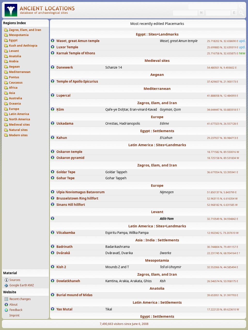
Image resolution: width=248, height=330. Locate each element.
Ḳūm (60, 109)
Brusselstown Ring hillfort (77, 198)
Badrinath (64, 246)
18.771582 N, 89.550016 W (223, 152)
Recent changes (20, 299)
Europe (14, 109)
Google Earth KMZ (21, 285)
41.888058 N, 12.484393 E (222, 95)
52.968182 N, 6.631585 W (222, 205)
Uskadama (64, 123)
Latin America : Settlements (157, 302)
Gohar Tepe (65, 178)
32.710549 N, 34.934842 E (222, 219)
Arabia (13, 61)
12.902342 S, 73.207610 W (223, 233)
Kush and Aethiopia (23, 45)
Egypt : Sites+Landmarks (157, 34)
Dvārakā (63, 253)
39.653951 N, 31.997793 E (222, 295)
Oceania (15, 103)
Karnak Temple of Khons (75, 53)
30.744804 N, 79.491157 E (222, 247)
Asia (12, 93)
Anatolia (15, 56)
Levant (14, 51)
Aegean (14, 67)
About (13, 304)
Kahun (61, 138)
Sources (14, 280)
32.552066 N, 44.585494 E (222, 267)
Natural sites (18, 130)
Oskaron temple (69, 152)
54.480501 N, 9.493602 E (222, 67)
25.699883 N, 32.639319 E (222, 47)
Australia (15, 98)
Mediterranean (20, 72)
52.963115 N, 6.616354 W (222, 198)
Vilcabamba (65, 232)
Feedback (15, 310)
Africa (13, 88)
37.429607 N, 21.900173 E (222, 81)
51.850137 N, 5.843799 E (222, 192)
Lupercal (63, 95)
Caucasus (16, 82)
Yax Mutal (64, 309)
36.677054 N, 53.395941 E (222, 172)
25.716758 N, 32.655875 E (222, 53)
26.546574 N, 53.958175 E (222, 281)
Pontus (14, 77)
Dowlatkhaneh (68, 281)
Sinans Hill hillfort (70, 204)
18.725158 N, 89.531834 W (223, 158)
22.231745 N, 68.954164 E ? (223, 253)
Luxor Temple (67, 47)
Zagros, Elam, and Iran (25, 30)
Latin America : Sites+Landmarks (157, 144)
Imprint (14, 315)
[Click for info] (52, 41)
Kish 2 (61, 267)
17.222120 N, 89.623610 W (223, 309)
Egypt (13, 40)
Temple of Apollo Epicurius (77, 81)
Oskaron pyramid (70, 158)
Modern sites (18, 135)
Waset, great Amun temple (78, 41)
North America (19, 119)
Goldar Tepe (65, 172)
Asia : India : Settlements (157, 239)
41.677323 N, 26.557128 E (222, 123)
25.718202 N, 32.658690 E (222, 41)
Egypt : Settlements (157, 130)
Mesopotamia (19, 35)
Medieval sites (19, 124)
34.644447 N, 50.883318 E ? (223, 109)
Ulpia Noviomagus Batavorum (80, 192)
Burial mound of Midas (74, 295)
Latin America (19, 114)
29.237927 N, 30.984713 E (222, 138)
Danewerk (64, 67)
